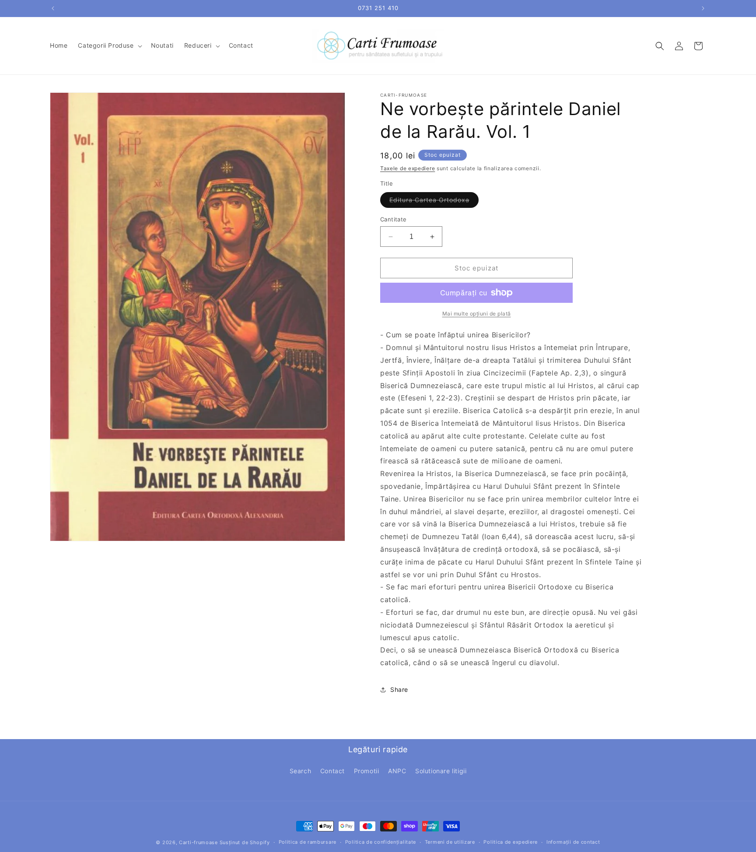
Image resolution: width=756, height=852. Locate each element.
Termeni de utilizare (450, 842)
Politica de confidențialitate (380, 842)
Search (301, 771)
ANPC (397, 771)
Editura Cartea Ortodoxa (434, 202)
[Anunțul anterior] (53, 8)
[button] (109, 45)
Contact (332, 771)
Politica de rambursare (307, 842)
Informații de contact (573, 842)
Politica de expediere (510, 842)
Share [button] (399, 689)
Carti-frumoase (198, 842)
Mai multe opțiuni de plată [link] (476, 313)
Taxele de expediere (407, 168)
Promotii (366, 771)
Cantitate (393, 219)
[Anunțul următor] (703, 8)
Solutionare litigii (440, 771)
